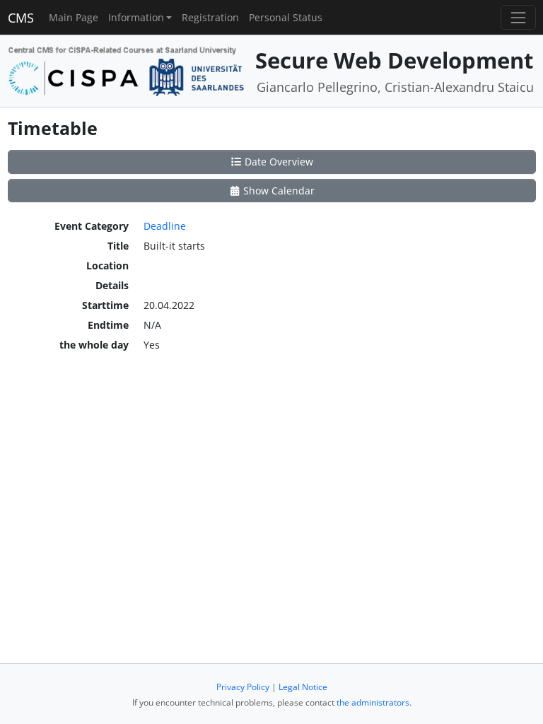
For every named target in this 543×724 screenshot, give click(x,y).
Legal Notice (303, 687)
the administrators (373, 702)
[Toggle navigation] (518, 17)
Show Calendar (277, 190)
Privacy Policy (242, 687)
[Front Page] (126, 69)
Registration (210, 17)
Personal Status (285, 17)
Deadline (165, 226)
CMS (21, 17)
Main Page (73, 17)
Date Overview (277, 161)
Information (136, 17)
